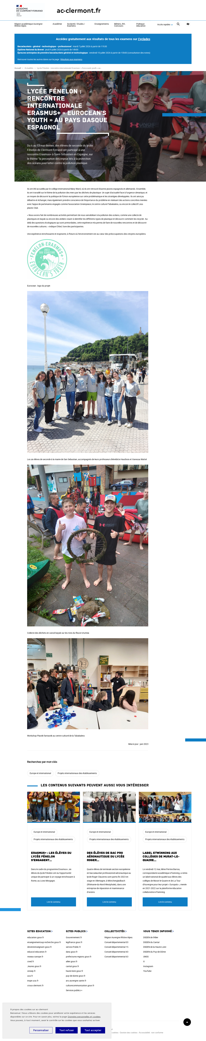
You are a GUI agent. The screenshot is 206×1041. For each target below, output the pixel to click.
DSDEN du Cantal (151, 942)
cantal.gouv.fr (72, 966)
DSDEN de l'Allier (150, 937)
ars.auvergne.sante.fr (76, 980)
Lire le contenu (53, 901)
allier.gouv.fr (71, 961)
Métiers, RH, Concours (119, 25)
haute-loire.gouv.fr (74, 970)
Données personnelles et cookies (84, 1016)
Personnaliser (41, 1030)
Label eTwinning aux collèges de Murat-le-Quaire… (161, 856)
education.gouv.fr (35, 937)
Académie (57, 24)
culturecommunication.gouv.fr (80, 985)
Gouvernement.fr (74, 937)
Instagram (148, 966)
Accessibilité (188, 24)
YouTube (147, 970)
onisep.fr (31, 970)
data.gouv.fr (72, 951)
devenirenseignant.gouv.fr (39, 946)
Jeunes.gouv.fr (34, 966)
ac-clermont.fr (79, 10)
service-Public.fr (73, 946)
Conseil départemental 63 (116, 956)
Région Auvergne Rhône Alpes (118, 937)
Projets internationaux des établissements (77, 773)
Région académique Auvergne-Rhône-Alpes (28, 25)
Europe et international (40, 773)
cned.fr (30, 961)
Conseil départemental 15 (116, 946)
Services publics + (74, 990)
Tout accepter (92, 1030)
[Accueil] (29, 10)
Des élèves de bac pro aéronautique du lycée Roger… (105, 856)
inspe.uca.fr (32, 980)
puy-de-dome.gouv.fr (75, 975)
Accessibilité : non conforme (151, 1032)
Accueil (17, 68)
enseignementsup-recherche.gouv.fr (44, 942)
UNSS (146, 956)
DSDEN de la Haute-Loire (154, 946)
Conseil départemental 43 (116, 951)
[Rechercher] (178, 24)
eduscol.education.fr (37, 951)
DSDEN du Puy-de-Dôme (154, 951)
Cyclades (144, 39)
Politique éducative (140, 25)
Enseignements (102, 24)
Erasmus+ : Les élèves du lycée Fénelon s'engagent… (51, 856)
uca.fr (30, 975)
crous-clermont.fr (35, 985)
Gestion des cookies (128, 1032)
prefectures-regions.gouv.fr (78, 956)
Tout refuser (66, 1030)
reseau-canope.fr (35, 956)
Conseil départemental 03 (116, 942)
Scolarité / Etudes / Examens (76, 25)
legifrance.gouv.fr (74, 942)
